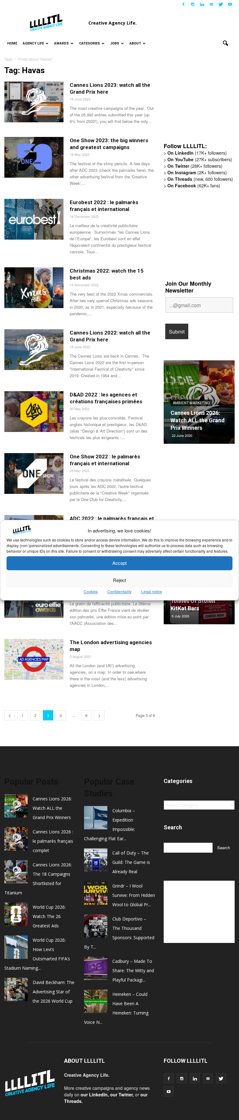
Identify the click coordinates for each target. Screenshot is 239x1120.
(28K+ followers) (195, 166)
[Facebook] (183, 4)
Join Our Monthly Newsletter (188, 286)
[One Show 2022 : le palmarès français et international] (33, 473)
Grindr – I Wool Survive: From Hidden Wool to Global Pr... (133, 895)
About (135, 43)
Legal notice (151, 591)
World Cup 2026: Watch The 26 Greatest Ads (49, 916)
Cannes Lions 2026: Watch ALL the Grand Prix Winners (198, 420)
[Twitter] (220, 4)
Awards (61, 43)
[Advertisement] (201, 103)
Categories (89, 43)
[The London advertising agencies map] (33, 659)
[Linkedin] (202, 4)
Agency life (33, 43)
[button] (225, 43)
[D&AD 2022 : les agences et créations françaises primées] (33, 411)
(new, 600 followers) (200, 179)
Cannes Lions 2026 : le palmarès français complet (53, 841)
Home (12, 43)
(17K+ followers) (197, 153)
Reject (119, 580)
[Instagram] (192, 4)
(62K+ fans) (193, 185)
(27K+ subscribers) (199, 159)
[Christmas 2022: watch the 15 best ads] (33, 287)
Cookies (91, 591)
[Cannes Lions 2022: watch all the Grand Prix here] (33, 349)
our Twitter (121, 1094)
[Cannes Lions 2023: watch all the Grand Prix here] (33, 102)
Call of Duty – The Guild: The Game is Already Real (131, 862)
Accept (119, 563)
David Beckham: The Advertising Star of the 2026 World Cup (53, 991)
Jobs (114, 43)
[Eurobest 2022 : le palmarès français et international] (33, 219)
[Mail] (211, 4)
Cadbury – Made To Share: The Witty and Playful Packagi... (133, 970)
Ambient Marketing (191, 403)
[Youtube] (230, 4)
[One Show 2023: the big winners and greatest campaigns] (33, 157)
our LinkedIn (94, 1094)
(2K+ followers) (197, 172)
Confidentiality (119, 591)
